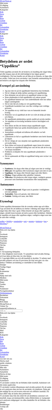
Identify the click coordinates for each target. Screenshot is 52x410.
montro (31, 221)
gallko (2, 221)
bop (45, 221)
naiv (25, 221)
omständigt (18, 221)
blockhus (3, 224)
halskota (39, 221)
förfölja (9, 221)
